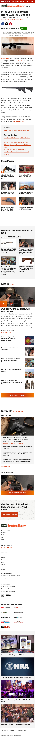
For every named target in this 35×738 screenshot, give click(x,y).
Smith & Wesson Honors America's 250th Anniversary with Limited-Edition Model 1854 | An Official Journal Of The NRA (17, 454)
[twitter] (6, 23)
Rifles (21, 19)
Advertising (4, 532)
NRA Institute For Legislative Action (10, 576)
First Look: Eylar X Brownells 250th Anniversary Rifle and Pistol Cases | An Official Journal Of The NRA (17, 460)
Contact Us (4, 535)
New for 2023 (8, 19)
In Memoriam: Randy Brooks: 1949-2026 (10, 349)
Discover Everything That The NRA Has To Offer (15, 701)
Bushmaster (5, 58)
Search (3, 542)
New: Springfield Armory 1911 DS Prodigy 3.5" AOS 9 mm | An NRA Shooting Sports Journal (15, 439)
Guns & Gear (15, 19)
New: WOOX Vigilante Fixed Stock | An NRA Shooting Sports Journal (26, 268)
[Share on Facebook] (3, 23)
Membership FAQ (5, 589)
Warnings (3, 733)
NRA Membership (6, 584)
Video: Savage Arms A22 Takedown (16, 142)
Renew (17, 1)
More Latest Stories (22, 395)
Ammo (3, 557)
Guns (2, 562)
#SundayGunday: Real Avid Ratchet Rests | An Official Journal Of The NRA (26, 251)
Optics (3, 565)
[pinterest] (10, 23)
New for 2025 (4, 466)
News (2, 19)
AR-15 (25, 129)
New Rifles (21, 130)
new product (21, 443)
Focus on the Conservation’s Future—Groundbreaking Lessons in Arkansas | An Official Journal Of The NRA (8, 270)
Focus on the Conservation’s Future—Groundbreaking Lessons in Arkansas (10, 360)
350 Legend (21, 129)
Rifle (9, 132)
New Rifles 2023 (13, 130)
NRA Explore (4, 578)
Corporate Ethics (22, 730)
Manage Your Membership (8, 591)
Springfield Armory (8, 443)
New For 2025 (6, 415)
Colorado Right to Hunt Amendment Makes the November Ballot (8, 338)
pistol (15, 443)
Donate (22, 1)
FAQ (2, 537)
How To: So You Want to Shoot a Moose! (11, 370)
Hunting (26, 130)
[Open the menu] (32, 6)
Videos (3, 569)
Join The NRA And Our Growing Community (16, 677)
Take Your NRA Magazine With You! (13, 655)
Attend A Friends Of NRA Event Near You (15, 724)
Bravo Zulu (18, 61)
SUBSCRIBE (10, 514)
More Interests (17, 411)
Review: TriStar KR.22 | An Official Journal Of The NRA (8, 250)
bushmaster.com (18, 121)
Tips (2, 567)
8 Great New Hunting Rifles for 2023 (16, 149)
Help (2, 540)
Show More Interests (21, 493)
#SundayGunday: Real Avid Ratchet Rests (15, 310)
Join (13, 1)
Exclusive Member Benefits (8, 586)
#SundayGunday (7, 473)
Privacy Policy (4, 730)
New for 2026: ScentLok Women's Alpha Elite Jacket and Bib (11, 382)
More (11, 284)
